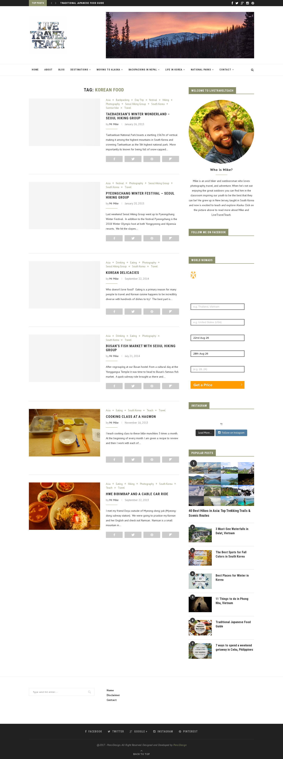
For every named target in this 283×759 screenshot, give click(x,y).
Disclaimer (113, 695)
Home (35, 69)
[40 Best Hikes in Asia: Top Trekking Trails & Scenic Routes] (221, 484)
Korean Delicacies (122, 273)
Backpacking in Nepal (143, 69)
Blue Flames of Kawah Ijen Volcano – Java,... (90, 3)
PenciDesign (180, 745)
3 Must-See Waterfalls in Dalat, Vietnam (232, 531)
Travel (127, 108)
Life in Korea (173, 69)
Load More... (205, 432)
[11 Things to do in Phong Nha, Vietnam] (200, 604)
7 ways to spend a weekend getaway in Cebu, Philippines (234, 647)
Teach (150, 410)
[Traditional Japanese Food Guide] (200, 627)
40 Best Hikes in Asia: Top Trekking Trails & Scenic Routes (219, 513)
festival (153, 100)
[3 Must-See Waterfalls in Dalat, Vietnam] (200, 534)
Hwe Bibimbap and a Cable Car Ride (137, 494)
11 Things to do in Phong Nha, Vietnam (232, 601)
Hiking (165, 100)
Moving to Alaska (108, 69)
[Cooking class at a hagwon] (64, 432)
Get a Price (202, 385)
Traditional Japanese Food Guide (233, 624)
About (48, 69)
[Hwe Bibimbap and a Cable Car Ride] (64, 506)
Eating (133, 262)
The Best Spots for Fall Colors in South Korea (231, 554)
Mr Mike (114, 124)
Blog (61, 69)
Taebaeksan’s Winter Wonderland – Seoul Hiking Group (138, 116)
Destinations (79, 69)
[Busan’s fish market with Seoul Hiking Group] (64, 358)
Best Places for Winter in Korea (232, 578)
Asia (108, 100)
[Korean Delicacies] (64, 285)
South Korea (158, 104)
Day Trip (139, 100)
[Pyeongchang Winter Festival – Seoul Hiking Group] (64, 205)
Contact (225, 69)
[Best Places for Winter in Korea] (200, 581)
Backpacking (122, 100)
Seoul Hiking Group (135, 104)
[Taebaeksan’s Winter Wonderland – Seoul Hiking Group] (64, 122)
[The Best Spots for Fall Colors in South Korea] (200, 558)
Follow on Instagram (233, 432)
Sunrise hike (112, 108)
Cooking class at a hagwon (131, 417)
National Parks (201, 69)
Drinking (120, 262)
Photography (113, 104)
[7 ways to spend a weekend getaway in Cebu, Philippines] (200, 651)
